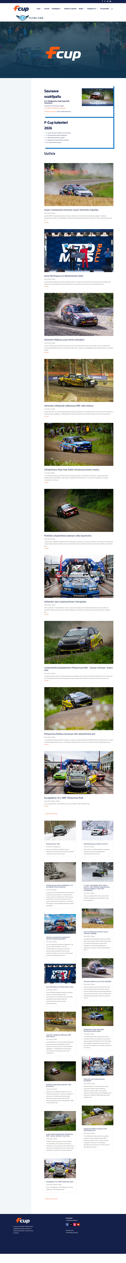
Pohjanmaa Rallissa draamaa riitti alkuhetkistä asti (69, 734)
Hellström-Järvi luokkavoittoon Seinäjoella (65, 601)
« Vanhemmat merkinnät (50, 814)
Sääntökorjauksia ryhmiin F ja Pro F (96, 844)
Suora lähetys (47, 108)
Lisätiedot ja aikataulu (50, 111)
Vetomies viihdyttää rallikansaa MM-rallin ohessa (68, 405)
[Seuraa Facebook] (67, 1224)
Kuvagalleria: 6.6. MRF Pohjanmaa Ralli (63, 798)
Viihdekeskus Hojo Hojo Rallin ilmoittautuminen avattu (71, 469)
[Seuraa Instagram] (74, 1224)
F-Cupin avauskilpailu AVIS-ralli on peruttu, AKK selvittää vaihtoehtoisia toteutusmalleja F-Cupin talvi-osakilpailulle (96, 887)
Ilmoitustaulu (61, 108)
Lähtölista (55, 108)
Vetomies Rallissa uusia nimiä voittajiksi (64, 339)
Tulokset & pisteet (70, 9)
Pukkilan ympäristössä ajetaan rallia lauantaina (67, 535)
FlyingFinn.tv (91, 9)
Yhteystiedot (104, 9)
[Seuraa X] (70, 1224)
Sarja (38, 9)
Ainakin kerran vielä (53, 844)
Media (81, 9)
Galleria (53, 801)
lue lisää (46, 222)
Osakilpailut (56, 9)
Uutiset (46, 9)
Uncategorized (56, 847)
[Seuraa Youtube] (78, 1224)
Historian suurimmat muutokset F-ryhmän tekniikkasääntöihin (58, 938)
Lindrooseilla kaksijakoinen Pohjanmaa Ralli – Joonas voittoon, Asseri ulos (78, 669)
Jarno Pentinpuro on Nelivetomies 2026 (63, 276)
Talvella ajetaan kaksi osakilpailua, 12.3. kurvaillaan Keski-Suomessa (59, 886)
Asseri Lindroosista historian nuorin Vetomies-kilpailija (71, 210)
